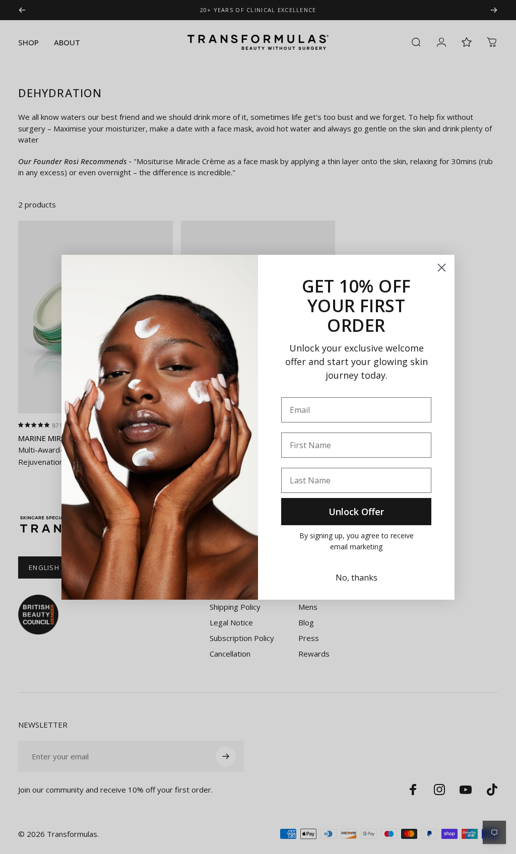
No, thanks (356, 577)
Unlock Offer (356, 512)
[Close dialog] (441, 267)
